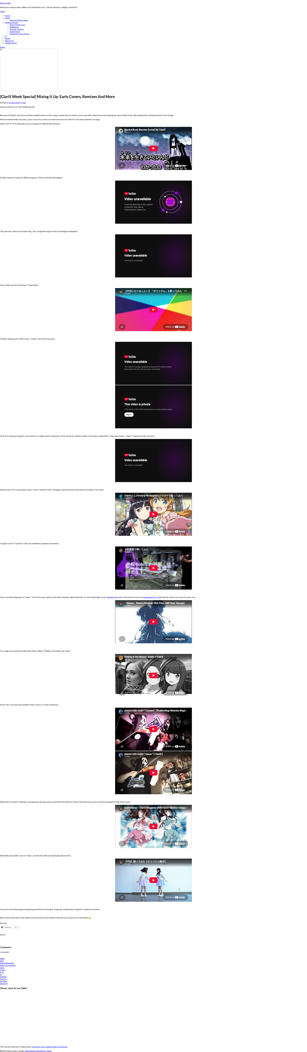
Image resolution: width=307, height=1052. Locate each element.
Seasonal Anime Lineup (19, 20)
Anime (7, 18)
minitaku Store (11, 43)
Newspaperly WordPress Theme (38, 1051)
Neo (24, 102)
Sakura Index (5, 3)
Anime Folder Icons (17, 25)
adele (2, 958)
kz (1, 974)
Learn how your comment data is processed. (50, 1047)
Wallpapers (14, 27)
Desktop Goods (11, 22)
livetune (3, 977)
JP (6, 36)
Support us (9, 40)
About (7, 38)
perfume (3, 981)
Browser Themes (17, 29)
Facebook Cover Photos (20, 34)
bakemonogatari (7, 963)
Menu (2, 11)
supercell (3, 983)
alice (2, 961)
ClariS (2, 970)
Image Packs (15, 31)
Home (7, 15)
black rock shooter (8, 965)
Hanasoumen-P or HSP (151, 597)
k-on (2, 972)
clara (2, 967)
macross (3, 979)
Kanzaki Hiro (112, 597)
